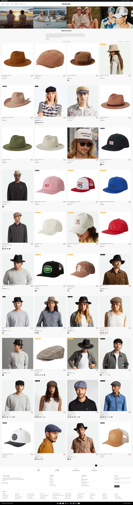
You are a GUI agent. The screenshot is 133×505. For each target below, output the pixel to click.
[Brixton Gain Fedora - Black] (17, 353)
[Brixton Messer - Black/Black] (82, 437)
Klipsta (91, 496)
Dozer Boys (79, 495)
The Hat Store (128, 503)
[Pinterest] (6, 0)
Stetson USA (92, 498)
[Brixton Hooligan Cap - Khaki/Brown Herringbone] (115, 311)
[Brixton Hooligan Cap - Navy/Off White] (50, 437)
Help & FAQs (123, 0)
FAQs (82, 478)
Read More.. (48, 38)
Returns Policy (83, 484)
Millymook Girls (17, 498)
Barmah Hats (92, 493)
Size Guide (51, 481)
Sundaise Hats (104, 498)
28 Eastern (4, 493)
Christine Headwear (68, 495)
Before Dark (104, 493)
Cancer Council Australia (44, 495)
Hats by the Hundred (18, 496)
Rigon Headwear (43, 498)
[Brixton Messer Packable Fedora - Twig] (50, 311)
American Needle (68, 493)
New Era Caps (5, 498)
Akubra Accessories (55, 493)
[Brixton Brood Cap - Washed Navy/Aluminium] (82, 395)
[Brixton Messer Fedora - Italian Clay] (115, 101)
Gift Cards (51, 482)
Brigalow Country (5, 495)
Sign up (117, 486)
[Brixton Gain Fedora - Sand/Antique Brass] (17, 185)
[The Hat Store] (66, 4)
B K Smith (116, 493)
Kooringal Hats (104, 496)
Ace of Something (31, 493)
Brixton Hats (68, 41)
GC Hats (116, 495)
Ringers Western (55, 498)
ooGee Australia (30, 498)
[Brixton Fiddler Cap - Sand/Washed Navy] (82, 101)
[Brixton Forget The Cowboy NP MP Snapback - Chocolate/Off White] (82, 143)
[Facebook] (2, 0)
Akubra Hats (42, 493)
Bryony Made (10, 503)
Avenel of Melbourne (81, 493)
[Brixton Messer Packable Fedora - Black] (17, 269)
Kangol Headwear (80, 496)
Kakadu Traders (67, 496)
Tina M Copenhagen (118, 498)
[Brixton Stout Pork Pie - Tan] (82, 58)
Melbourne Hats (117, 496)
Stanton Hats (79, 498)
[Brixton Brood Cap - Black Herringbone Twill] (17, 395)
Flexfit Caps (104, 495)
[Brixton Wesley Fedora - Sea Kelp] (17, 143)
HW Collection (30, 496)
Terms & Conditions (53, 485)
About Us (51, 478)
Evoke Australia (92, 495)
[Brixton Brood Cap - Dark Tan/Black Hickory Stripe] (17, 227)
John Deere (54, 496)
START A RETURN (84, 479)
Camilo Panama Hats (31, 495)
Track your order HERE (85, 485)
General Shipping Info (85, 482)
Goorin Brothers (5, 496)
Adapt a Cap (17, 493)
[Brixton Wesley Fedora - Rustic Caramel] (17, 58)
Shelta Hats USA (67, 498)
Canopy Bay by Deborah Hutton (57, 495)
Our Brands (51, 479)
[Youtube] (5, 0)
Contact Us (83, 481)
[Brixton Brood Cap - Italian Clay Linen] (50, 58)
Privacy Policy (52, 484)
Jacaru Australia (42, 496)
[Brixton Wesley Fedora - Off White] (50, 143)
